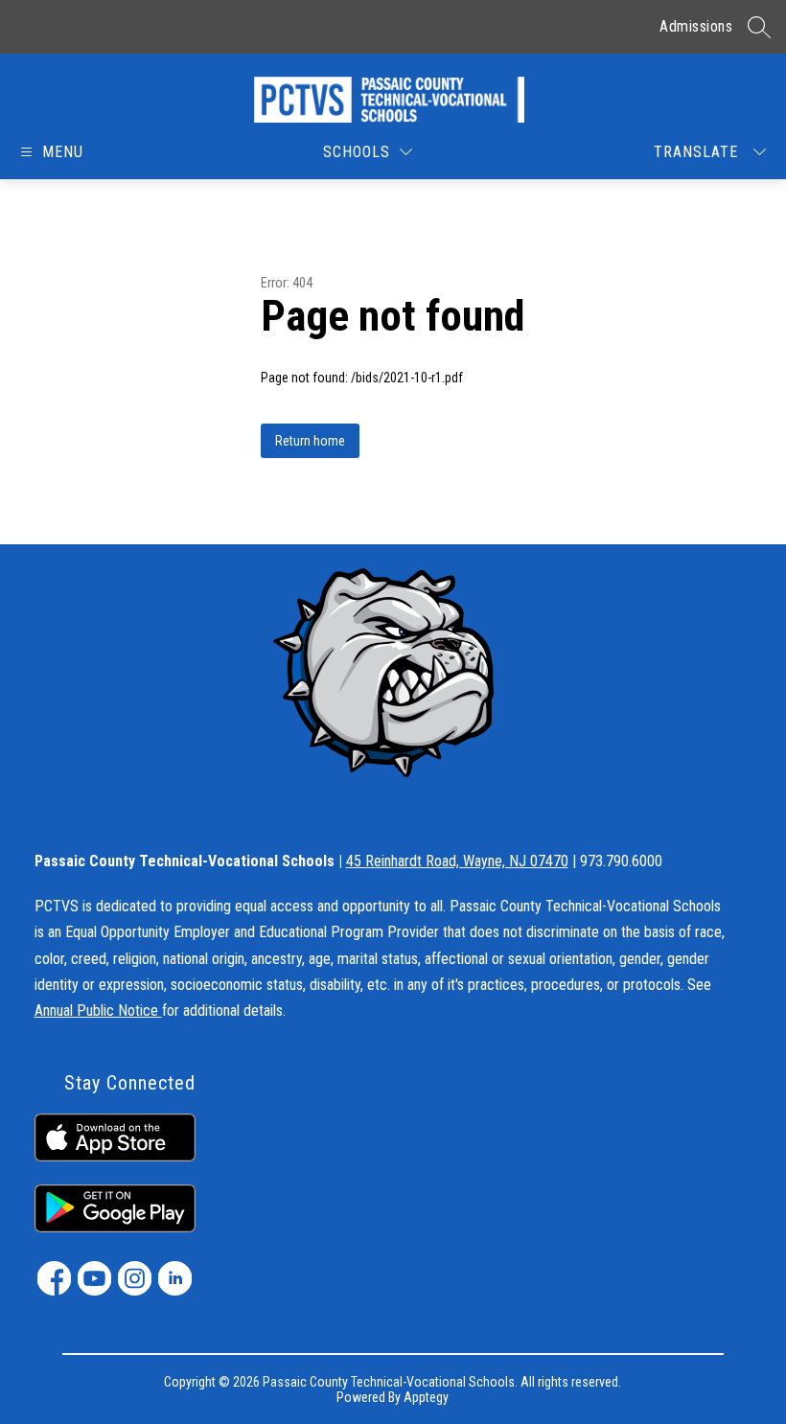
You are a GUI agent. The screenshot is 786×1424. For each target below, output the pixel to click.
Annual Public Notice (98, 1010)
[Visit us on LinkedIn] (175, 1278)
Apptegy (426, 1397)
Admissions (695, 26)
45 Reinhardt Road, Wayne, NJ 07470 (457, 861)
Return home (310, 440)
